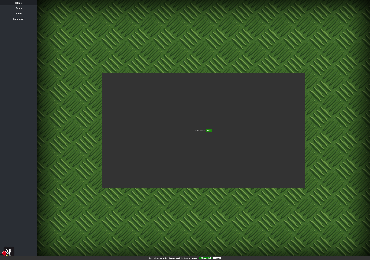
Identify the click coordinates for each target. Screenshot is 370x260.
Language (18, 19)
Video (18, 13)
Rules (18, 8)
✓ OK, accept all (205, 258)
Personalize (217, 258)
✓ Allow (209, 130)
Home (18, 2)
